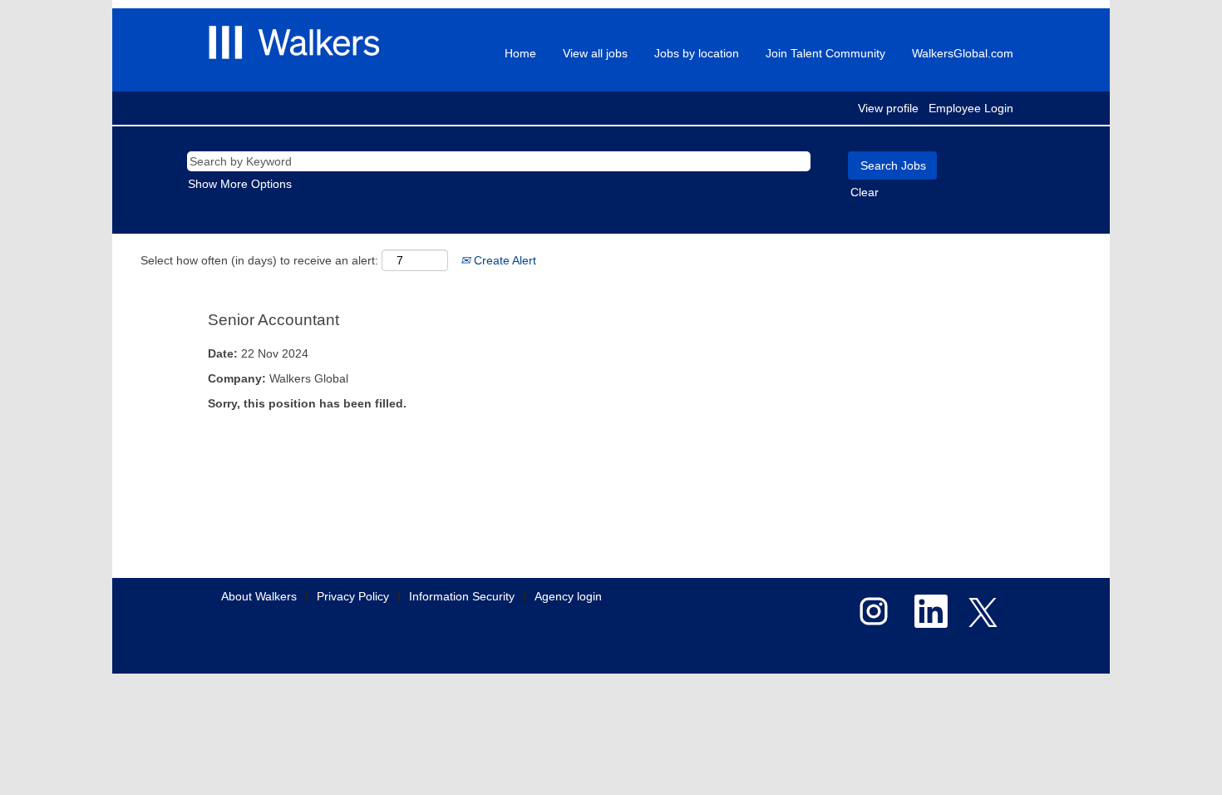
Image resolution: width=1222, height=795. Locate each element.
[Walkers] (294, 42)
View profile (888, 108)
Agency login (568, 596)
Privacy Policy (353, 596)
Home (520, 53)
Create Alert (503, 260)
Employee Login (971, 108)
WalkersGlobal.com (962, 53)
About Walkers (259, 596)
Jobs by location (696, 53)
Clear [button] (864, 192)
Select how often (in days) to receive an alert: (259, 260)
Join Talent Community (825, 53)
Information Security (462, 596)
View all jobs (595, 53)
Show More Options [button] (240, 183)
